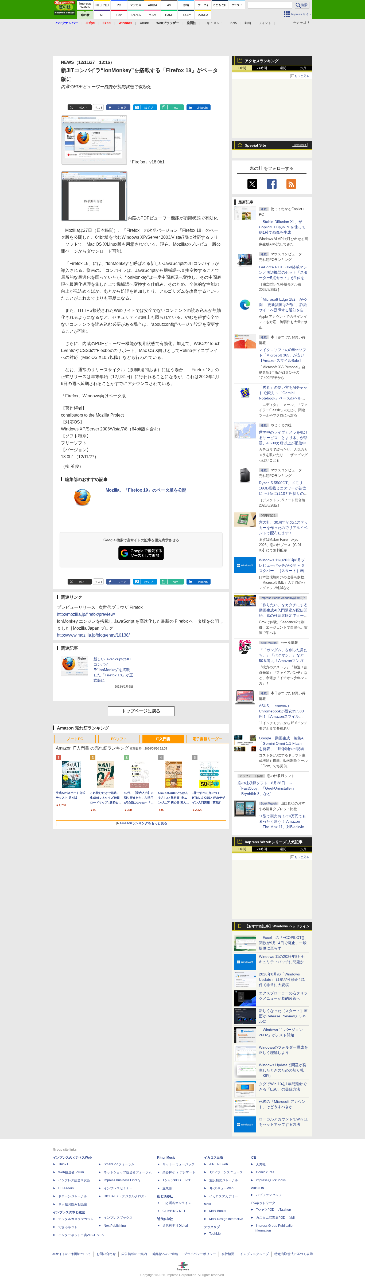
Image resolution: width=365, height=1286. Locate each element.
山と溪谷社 (165, 1196)
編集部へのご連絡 (165, 1254)
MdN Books (217, 1211)
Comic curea (265, 1172)
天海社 (261, 1164)
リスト (98, 107)
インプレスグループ (254, 1254)
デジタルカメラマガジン (76, 1219)
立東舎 (167, 1188)
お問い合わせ (106, 1254)
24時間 (262, 68)
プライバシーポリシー (200, 1254)
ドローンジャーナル (72, 1196)
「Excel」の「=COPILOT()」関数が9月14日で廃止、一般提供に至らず (283, 942)
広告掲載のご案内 (134, 1254)
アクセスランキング (261, 61)
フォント (264, 23)
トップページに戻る (141, 711)
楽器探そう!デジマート (178, 1172)
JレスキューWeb (221, 1188)
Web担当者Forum (71, 1172)
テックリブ (212, 1227)
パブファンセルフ (269, 1195)
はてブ (148, 107)
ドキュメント (213, 23)
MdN (207, 1204)
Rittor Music (166, 1157)
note (175, 107)
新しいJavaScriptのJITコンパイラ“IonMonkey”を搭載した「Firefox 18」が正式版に (113, 670)
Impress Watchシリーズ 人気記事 (273, 842)
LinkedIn (202, 107)
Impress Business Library (122, 1180)
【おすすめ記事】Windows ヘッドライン (277, 926)
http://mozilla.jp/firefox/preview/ (86, 614)
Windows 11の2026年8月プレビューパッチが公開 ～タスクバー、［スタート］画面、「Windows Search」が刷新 (282, 570)
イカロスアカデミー (223, 1196)
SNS (233, 23)
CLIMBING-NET (173, 1211)
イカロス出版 (213, 1157)
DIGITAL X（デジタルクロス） (125, 1196)
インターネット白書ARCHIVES (81, 1235)
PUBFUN (257, 1188)
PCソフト (119, 739)
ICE (253, 1157)
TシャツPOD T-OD (177, 1180)
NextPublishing (115, 1226)
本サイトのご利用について (71, 1254)
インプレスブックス (118, 1218)
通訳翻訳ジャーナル (223, 1180)
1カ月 (302, 68)
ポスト (83, 107)
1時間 (242, 68)
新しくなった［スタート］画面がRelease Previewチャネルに (283, 1016)
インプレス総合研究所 (74, 1180)
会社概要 (228, 1254)
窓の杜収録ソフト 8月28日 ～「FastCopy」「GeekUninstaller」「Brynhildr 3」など (267, 788)
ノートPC (75, 739)
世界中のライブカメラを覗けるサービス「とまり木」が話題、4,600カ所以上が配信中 (283, 437)
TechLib (215, 1234)
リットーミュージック (178, 1164)
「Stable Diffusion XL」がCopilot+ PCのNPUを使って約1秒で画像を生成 (282, 226)
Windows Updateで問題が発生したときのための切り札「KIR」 (282, 1070)
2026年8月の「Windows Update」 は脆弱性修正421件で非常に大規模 (282, 979)
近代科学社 (165, 1219)
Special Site (255, 145)
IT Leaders (66, 1188)
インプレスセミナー (118, 1188)
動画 (247, 23)
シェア (122, 107)
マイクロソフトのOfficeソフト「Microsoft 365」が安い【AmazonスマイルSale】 (282, 355)
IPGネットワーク (263, 1203)
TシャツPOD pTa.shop (273, 1209)
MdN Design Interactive (226, 1219)
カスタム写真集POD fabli (275, 1218)
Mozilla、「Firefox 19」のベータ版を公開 (146, 490)
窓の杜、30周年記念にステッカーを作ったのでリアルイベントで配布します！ (283, 527)
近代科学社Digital (175, 1226)
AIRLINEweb (218, 1164)
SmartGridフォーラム (119, 1164)
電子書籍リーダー (207, 739)
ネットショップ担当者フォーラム (128, 1172)
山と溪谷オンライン (176, 1203)
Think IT (64, 1164)
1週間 (282, 68)
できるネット (67, 1227)
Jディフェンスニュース (226, 1172)
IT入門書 (163, 739)
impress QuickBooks (271, 1180)
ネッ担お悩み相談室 (72, 1204)
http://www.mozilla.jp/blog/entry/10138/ (93, 635)
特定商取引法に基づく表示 (293, 1254)
